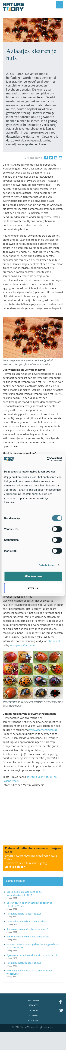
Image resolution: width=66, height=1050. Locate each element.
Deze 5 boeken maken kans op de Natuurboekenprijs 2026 (24, 893)
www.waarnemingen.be (43, 729)
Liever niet (33, 587)
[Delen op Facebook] (46, 157)
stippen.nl (54, 641)
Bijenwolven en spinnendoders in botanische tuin (32, 955)
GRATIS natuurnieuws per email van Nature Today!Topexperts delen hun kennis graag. (30, 861)
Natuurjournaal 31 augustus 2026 (24, 913)
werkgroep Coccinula (22, 645)
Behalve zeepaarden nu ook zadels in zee (28, 936)
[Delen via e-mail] (60, 157)
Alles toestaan (33, 576)
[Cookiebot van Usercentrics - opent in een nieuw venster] (47, 459)
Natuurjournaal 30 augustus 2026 (24, 962)
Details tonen (47, 565)
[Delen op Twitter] (51, 157)
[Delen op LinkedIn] (55, 157)
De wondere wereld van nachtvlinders (26, 921)
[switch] (57, 529)
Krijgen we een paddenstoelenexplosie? (27, 929)
